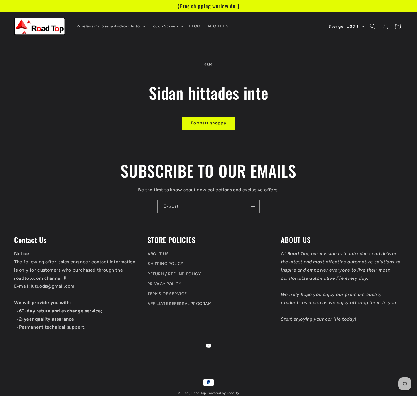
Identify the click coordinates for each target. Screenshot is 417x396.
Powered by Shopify (223, 393)
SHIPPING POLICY (166, 264)
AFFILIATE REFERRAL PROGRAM (180, 303)
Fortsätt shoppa (208, 123)
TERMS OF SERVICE (167, 293)
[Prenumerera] (253, 206)
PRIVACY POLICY (164, 283)
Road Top (198, 393)
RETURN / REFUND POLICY (174, 274)
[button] (110, 26)
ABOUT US (158, 253)
